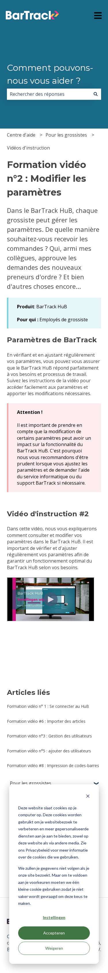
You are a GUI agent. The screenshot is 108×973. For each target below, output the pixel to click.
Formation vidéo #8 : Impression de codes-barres (53, 765)
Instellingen (54, 917)
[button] (96, 784)
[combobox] (48, 94)
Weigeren (54, 948)
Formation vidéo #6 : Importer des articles (46, 721)
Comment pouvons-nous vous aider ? (50, 74)
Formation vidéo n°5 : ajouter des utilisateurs (49, 751)
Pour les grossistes (66, 135)
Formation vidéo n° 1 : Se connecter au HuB (48, 706)
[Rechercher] (95, 94)
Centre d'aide (21, 135)
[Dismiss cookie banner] (88, 796)
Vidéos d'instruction (28, 148)
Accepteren (54, 932)
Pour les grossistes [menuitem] (30, 783)
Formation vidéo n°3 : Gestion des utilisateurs (49, 736)
